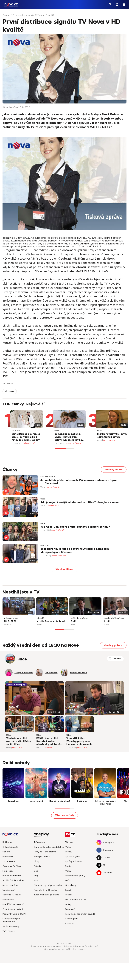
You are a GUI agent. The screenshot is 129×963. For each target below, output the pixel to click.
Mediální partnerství (13, 904)
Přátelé (40, 618)
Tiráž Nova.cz (10, 931)
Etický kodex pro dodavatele (11, 920)
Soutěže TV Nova (12, 894)
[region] (64, 16)
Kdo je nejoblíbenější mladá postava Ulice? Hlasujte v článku (79, 502)
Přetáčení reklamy (12, 875)
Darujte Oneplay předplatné (49, 847)
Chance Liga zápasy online (48, 885)
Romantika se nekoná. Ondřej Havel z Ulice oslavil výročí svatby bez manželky (68, 437)
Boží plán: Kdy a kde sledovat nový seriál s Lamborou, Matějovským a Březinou (75, 550)
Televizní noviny (11, 618)
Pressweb (8, 856)
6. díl (106, 621)
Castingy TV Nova (12, 866)
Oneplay (22, 710)
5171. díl (14, 706)
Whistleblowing (11, 926)
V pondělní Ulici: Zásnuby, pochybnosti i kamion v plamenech (79, 741)
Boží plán (44, 546)
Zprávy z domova (74, 861)
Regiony (69, 866)
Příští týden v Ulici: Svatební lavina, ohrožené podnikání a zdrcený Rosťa (49, 741)
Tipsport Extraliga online (46, 894)
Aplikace (69, 923)
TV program (40, 842)
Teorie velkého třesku (114, 618)
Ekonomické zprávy (75, 875)
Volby (68, 871)
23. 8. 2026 (10, 621)
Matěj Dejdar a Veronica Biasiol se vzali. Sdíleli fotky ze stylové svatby (26, 437)
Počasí (68, 880)
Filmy (36, 861)
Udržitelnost (9, 890)
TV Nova (6, 15)
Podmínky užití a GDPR (14, 914)
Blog (36, 875)
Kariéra (6, 851)
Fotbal (68, 894)
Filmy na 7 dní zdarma (45, 851)
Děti (36, 871)
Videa (68, 847)
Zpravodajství (72, 856)
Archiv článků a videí (13, 880)
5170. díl (74, 706)
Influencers (8, 899)
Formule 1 (70, 909)
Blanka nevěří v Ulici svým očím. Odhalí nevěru (112, 435)
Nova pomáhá (10, 885)
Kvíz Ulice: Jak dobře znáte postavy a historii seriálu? (75, 526)
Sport (37, 880)
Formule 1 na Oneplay (45, 890)
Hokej (68, 904)
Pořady (37, 866)
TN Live (69, 842)
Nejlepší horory (42, 856)
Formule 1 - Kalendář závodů (80, 914)
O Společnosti (10, 847)
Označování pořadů (13, 909)
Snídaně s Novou (48, 477)
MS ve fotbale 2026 (75, 899)
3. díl (73, 621)
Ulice (56, 431)
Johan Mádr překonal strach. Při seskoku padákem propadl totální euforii (79, 482)
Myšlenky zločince (79, 618)
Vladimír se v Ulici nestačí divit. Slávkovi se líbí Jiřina (19, 741)
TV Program (9, 861)
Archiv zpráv (71, 918)
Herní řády (8, 871)
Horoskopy (70, 885)
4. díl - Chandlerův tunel (51, 621)
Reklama (7, 842)
